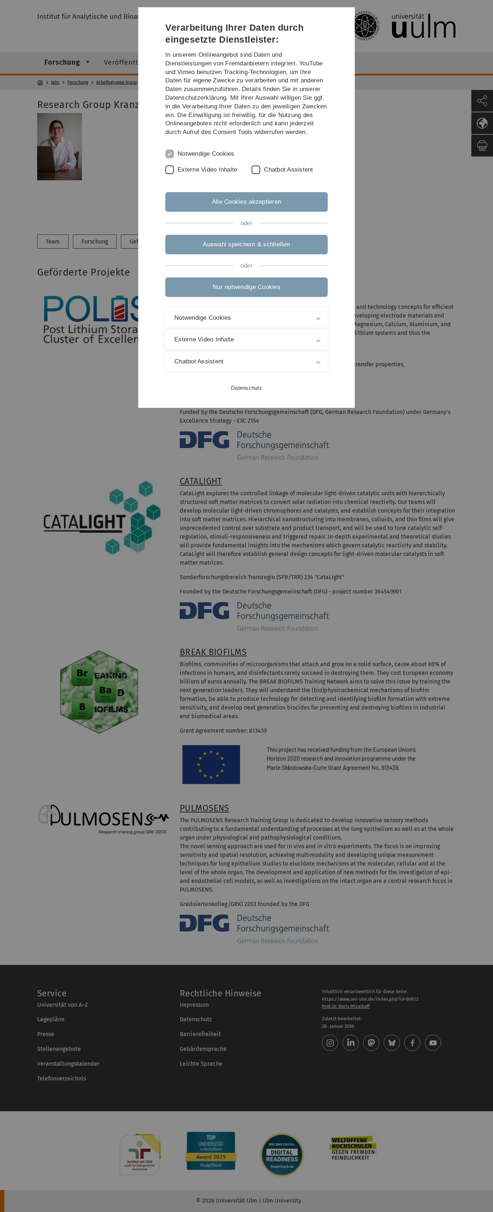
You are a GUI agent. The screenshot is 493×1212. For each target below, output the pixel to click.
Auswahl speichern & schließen (246, 244)
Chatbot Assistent (288, 169)
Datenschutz (246, 388)
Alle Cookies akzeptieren (246, 201)
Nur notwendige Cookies (246, 287)
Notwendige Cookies (206, 153)
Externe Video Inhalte (207, 169)
